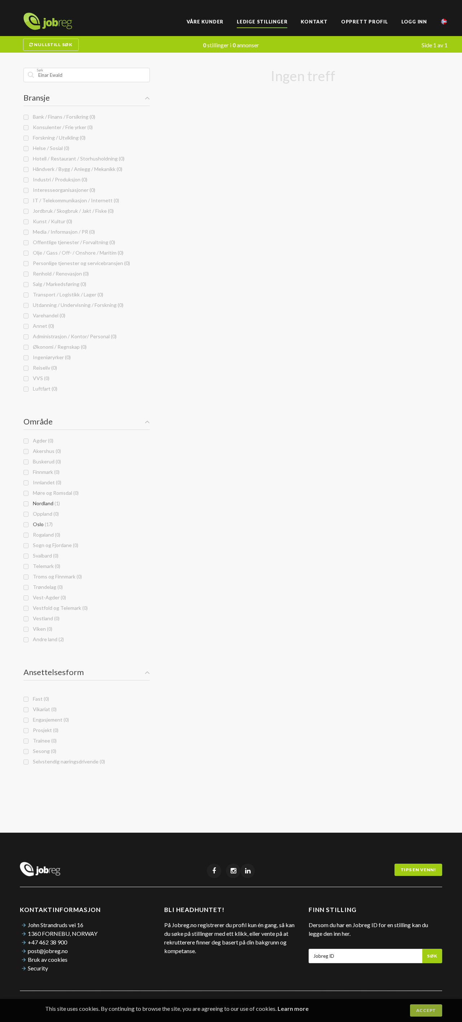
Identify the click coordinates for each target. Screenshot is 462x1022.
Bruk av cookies (47, 959)
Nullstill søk (53, 44)
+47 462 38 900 (47, 942)
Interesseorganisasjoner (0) (63, 190)
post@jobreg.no (48, 950)
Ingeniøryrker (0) (51, 357)
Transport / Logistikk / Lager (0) (67, 294)
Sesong (43, 751)
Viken (41, 629)
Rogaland (45, 535)
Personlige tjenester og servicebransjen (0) (80, 263)
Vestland (45, 618)
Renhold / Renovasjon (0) (60, 273)
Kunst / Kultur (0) (51, 221)
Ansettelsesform (53, 672)
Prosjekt (44, 730)
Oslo (42, 524)
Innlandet (46, 482)
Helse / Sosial (50, 148)
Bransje (36, 97)
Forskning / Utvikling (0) (58, 138)
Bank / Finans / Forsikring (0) (63, 117)
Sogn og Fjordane (54, 545)
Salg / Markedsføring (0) (58, 284)
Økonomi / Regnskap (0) (59, 347)
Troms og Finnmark (56, 576)
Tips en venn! (418, 869)
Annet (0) (42, 326)
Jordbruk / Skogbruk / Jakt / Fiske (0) (72, 211)
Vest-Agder (48, 597)
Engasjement (50, 720)
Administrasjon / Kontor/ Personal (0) (74, 336)
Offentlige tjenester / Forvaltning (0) (73, 242)
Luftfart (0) (44, 389)
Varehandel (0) (48, 315)
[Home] (47, 27)
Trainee (44, 740)
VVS (40, 378)
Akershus (46, 451)
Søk (432, 956)
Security (38, 968)
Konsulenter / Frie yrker (62, 127)
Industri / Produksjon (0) (59, 179)
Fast (40, 699)
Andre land (47, 639)
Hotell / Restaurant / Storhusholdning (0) (78, 158)
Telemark (45, 566)
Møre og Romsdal (55, 493)
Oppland (45, 514)
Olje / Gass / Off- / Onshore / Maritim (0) (77, 253)
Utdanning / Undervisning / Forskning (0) (77, 305)
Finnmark (45, 472)
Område (38, 421)
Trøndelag (47, 587)
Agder (42, 440)
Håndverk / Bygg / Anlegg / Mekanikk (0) (76, 169)
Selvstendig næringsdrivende (68, 761)
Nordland (45, 503)
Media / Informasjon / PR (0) (63, 232)
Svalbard (44, 555)
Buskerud (46, 461)
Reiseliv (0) (44, 368)
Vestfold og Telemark (59, 608)
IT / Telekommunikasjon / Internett (75, 200)
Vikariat (44, 709)
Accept (426, 1010)
